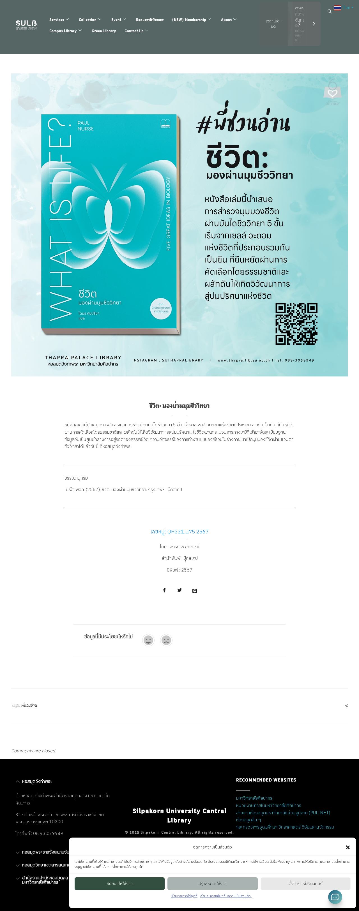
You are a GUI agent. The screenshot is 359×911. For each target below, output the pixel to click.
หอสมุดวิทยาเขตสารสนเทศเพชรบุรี (53, 865)
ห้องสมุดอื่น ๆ (248, 820)
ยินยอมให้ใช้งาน (120, 883)
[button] (348, 847)
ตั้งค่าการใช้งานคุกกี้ (306, 883)
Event (116, 19)
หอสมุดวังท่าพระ (37, 781)
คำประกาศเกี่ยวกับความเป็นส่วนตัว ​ (226, 896)
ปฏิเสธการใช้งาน (213, 883)
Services (56, 19)
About (226, 19)
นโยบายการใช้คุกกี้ (184, 896)
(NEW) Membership (189, 19)
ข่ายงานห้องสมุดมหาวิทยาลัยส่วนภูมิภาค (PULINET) (283, 813)
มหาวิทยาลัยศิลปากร (254, 798)
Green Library (104, 30)
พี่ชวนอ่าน (29, 705)
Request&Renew (150, 19)
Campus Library (63, 30)
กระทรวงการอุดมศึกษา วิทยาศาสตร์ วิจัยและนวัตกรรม (285, 827)
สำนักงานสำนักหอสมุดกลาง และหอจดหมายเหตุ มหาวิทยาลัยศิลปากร (64, 880)
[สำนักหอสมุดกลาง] (29, 25)
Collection (87, 19)
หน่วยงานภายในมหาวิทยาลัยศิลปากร (268, 806)
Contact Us (134, 30)
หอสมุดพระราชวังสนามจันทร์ (48, 852)
